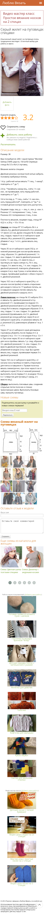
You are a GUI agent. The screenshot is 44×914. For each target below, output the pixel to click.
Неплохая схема (6, 118)
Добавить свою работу (19, 134)
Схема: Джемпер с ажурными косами (30, 571)
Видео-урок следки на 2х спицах (21, 835)
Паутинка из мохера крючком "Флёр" (22, 639)
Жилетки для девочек (21, 687)
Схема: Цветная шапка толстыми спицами (11, 571)
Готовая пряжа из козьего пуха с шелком (22, 615)
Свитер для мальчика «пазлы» (21, 779)
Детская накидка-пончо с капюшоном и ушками (21, 664)
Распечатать (8, 144)
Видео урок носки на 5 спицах (21, 884)
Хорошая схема (13, 118)
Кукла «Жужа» (21, 755)
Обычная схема (9, 118)
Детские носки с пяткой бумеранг (22, 811)
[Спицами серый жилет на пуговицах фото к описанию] (22, 72)
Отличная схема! (16, 118)
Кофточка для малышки (21, 732)
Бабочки (22, 710)
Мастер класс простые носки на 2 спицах (21, 860)
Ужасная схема (2, 118)
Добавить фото (7, 103)
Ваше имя (5, 512)
